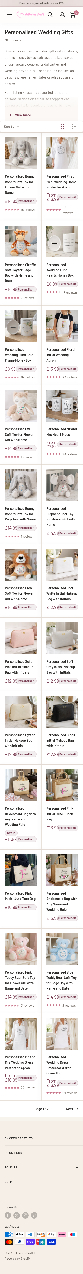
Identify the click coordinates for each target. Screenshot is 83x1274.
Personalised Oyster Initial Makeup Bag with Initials (20, 740)
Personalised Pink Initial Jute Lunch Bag (59, 813)
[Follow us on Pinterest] (34, 1215)
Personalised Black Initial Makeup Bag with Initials (60, 740)
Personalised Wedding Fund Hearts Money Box (60, 270)
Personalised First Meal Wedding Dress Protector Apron (61, 181)
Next (69, 1109)
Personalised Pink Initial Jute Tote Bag (20, 896)
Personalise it (26, 201)
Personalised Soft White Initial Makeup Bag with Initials (61, 593)
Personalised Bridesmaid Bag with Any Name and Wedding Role (20, 816)
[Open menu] (10, 14)
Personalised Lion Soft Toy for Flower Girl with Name (19, 593)
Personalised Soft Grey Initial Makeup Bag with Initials (60, 666)
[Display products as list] (74, 126)
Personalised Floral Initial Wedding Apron (60, 354)
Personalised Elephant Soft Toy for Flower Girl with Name (60, 516)
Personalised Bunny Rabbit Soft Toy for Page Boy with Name (20, 513)
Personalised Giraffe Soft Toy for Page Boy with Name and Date (20, 273)
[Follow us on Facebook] (8, 1215)
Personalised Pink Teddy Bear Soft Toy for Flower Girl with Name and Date (20, 980)
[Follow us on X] (16, 1215)
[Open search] (50, 15)
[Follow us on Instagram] (25, 1215)
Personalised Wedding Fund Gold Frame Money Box (19, 354)
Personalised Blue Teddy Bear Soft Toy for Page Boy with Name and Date (61, 980)
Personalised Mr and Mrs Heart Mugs (61, 431)
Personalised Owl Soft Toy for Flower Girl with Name (19, 434)
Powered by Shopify (17, 1258)
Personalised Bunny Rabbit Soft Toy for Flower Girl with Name (19, 184)
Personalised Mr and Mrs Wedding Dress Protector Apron (20, 1062)
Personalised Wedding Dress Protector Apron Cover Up (58, 1065)
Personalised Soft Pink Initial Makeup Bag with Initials (19, 666)
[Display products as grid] (63, 126)
